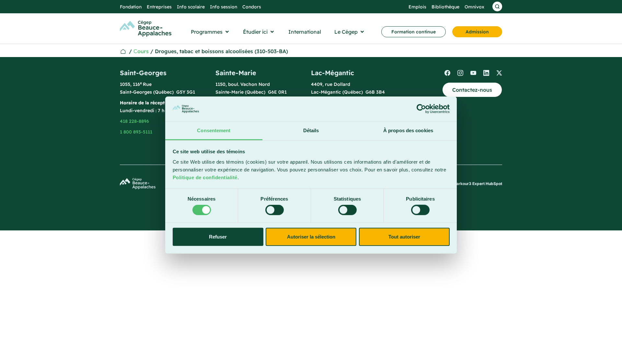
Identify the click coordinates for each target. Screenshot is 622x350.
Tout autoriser (404, 236)
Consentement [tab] (213, 130)
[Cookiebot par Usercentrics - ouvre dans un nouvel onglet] (421, 109)
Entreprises (159, 7)
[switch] (274, 210)
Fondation (131, 7)
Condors (251, 7)
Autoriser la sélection (311, 236)
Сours (141, 51)
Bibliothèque (445, 7)
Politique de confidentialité (205, 177)
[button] (210, 31)
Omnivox (474, 7)
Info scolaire (191, 7)
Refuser (218, 236)
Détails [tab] (311, 130)
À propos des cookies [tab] (408, 130)
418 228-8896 (134, 121)
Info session (223, 7)
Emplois (417, 7)
